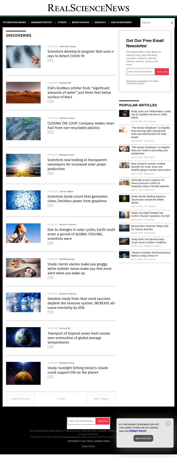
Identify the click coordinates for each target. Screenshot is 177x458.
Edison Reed (150, 233)
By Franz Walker (66, 191)
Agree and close (143, 438)
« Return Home (20, 398)
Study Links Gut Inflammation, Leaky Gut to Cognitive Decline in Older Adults (151, 114)
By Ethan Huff (65, 83)
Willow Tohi (149, 174)
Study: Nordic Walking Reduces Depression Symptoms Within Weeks (148, 199)
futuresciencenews (14, 22)
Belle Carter (149, 141)
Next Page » (101, 398)
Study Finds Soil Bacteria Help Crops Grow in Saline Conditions (148, 241)
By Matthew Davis (67, 259)
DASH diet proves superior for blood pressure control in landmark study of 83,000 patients (150, 183)
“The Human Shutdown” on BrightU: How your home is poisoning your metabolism (150, 150)
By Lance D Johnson (68, 224)
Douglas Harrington (152, 246)
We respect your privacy (70, 437)
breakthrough (80, 22)
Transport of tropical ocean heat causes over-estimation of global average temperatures (79, 337)
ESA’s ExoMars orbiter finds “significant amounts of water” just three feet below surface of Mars (79, 92)
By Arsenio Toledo (68, 46)
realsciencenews (121, 22)
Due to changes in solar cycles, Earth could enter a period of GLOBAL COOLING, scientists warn (81, 234)
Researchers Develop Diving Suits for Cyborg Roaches (150, 228)
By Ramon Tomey (67, 118)
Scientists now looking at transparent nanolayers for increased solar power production (77, 164)
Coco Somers (150, 121)
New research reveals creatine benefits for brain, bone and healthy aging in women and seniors (151, 166)
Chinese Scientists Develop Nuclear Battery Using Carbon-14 (151, 254)
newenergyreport (41, 22)
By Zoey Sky (65, 328)
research (100, 22)
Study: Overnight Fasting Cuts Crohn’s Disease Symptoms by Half (150, 214)
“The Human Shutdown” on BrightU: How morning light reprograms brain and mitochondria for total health (150, 132)
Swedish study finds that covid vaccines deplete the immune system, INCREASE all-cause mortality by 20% (82, 303)
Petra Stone (149, 220)
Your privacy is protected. (137, 81)
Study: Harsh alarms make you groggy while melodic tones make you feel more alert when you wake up (79, 268)
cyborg (62, 22)
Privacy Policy (88, 446)
